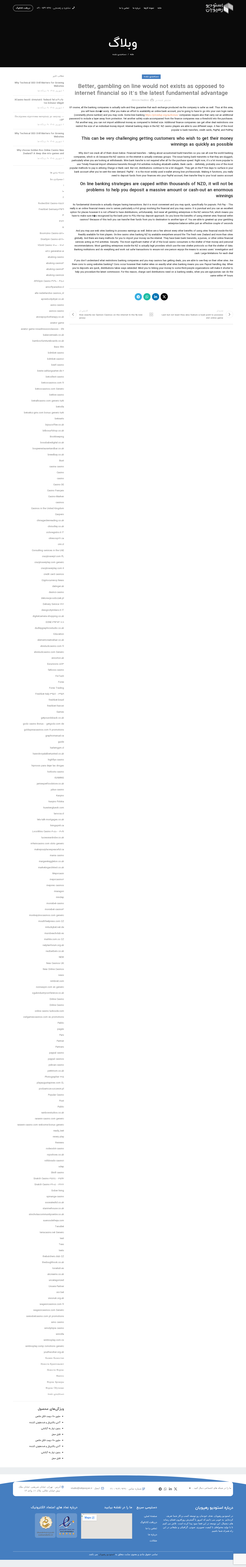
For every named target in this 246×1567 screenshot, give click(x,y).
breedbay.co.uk (56, 454)
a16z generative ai (54, 251)
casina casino (56, 466)
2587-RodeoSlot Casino (51, 203)
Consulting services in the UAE (48, 550)
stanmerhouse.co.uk (53, 1208)
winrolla (60, 1334)
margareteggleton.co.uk (51, 861)
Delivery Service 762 (53, 604)
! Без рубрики (57, 179)
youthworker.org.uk (54, 1352)
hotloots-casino (55, 772)
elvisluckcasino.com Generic (49, 652)
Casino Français (55, 490)
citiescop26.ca (56, 538)
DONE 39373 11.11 (55, 622)
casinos (60, 502)
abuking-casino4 (55, 269)
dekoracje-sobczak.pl (52, 598)
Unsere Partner (56, 1286)
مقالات (153, 1540)
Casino (60, 472)
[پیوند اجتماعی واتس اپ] (147, 296)
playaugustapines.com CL (50, 1083)
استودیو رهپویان (107, 1554)
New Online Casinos (53, 969)
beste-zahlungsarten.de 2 (50, 371)
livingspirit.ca (57, 825)
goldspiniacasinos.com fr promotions (44, 730)
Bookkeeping (57, 436)
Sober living (57, 1190)
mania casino (57, 855)
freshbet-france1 (55, 706)
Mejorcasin (58, 873)
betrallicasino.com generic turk (48, 401)
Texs (61, 1244)
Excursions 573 (55, 664)
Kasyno (60, 795)
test (62, 1238)
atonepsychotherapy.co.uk (50, 317)
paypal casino (56, 1053)
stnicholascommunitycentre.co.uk (46, 1214)
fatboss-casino (56, 670)
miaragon (59, 891)
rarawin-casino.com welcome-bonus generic (40, 1125)
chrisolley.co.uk (56, 526)
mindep (60, 897)
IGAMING (59, 778)
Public (61, 1107)
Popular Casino (56, 1095)
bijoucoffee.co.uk (54, 425)
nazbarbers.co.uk (55, 951)
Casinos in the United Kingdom (47, 508)
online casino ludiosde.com (49, 1011)
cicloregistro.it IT (55, 532)
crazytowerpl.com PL (53, 556)
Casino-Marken (56, 496)
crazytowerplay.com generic (49, 562)
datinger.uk (58, 586)
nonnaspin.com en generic (50, 987)
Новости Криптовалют (52, 1364)
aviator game (57, 323)
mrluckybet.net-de (54, 927)
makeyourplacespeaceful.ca (49, 849)
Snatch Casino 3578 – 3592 (48, 1178)
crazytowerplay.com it (52, 568)
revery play (58, 1136)
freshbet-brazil (56, 700)
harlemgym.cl (57, 748)
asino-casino (57, 305)
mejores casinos (55, 885)
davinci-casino (56, 592)
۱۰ (63, 191)
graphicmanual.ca (54, 736)
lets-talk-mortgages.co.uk (50, 819)
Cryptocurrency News (53, 580)
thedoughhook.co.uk (53, 1262)
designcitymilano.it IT (52, 610)
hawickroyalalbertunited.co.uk (48, 754)
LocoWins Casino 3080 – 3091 (48, 831)
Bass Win (59, 347)
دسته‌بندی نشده (119, 54)
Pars (61, 1035)
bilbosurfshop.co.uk (53, 430)
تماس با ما (151, 1528)
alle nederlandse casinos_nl (49, 293)
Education (58, 634)
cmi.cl (61, 544)
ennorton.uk (58, 658)
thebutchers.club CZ (53, 1256)
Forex (61, 682)
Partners (59, 1047)
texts (61, 1250)
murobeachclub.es (54, 933)
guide (61, 742)
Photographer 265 (54, 1077)
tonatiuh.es (58, 1268)
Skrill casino (57, 1172)
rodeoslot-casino (55, 1148)
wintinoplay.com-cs (54, 1340)
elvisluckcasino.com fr (52, 646)
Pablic (61, 1023)
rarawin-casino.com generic (49, 1118)
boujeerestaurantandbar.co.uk (48, 448)
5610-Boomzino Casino (52, 233)
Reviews (59, 1142)
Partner (60, 1041)
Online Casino (57, 999)
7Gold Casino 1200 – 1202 (51, 245)
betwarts (59, 418)
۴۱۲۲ (61, 221)
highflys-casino (56, 760)
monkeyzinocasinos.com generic (46, 915)
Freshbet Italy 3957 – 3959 (49, 694)
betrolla (60, 407)
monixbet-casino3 (54, 909)
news (61, 975)
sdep (61, 1166)
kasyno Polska (56, 801)
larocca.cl (59, 813)
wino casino (57, 1322)
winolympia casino (54, 1328)
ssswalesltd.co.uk (54, 1202)
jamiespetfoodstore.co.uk (50, 783)
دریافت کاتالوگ (23, 8)
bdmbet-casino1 (55, 359)
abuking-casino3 (55, 263)
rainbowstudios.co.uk (52, 1112)
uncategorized (56, 1280)
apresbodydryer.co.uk (52, 299)
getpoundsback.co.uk (52, 718)
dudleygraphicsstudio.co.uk (49, 628)
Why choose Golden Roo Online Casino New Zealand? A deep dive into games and (40, 152)
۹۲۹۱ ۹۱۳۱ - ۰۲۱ (44, 8)
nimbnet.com (57, 981)
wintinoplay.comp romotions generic (44, 1346)
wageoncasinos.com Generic (48, 1310)
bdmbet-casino (56, 353)
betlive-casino (56, 395)
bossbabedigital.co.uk (52, 442)
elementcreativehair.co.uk (50, 640)
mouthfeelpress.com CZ (51, 921)
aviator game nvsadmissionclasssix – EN (42, 329)
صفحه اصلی (150, 1516)
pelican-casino (56, 1065)
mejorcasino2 (57, 879)
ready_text (58, 1131)
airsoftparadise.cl (55, 287)
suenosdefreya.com (53, 1220)
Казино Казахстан (54, 1358)
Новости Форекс (55, 1370)
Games (60, 712)
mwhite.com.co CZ (54, 939)
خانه (132, 54)
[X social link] (164, 296)
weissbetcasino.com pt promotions (45, 1316)
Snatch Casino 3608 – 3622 (49, 1184)
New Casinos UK (55, 963)
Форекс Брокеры (55, 1382)
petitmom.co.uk (56, 1071)
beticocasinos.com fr (52, 383)
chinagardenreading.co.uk (50, 520)
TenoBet (59, 1226)
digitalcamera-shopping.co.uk (48, 616)
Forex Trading (56, 688)
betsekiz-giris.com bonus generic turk (44, 412)
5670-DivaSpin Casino (52, 239)
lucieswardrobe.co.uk (52, 837)
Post (61, 1101)
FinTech (59, 676)
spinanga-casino (55, 1196)
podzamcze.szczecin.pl (51, 1089)
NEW (61, 957)
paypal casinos (56, 1059)
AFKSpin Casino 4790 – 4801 (49, 281)
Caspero (59, 514)
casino (60, 478)
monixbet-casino (55, 903)
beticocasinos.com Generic (49, 389)
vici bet (60, 1292)
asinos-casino (56, 311)
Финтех (60, 1376)
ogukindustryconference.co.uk (48, 993)
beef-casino (57, 365)
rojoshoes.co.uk (55, 1155)
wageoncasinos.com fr (52, 1304)
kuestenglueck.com (53, 807)
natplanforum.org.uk (53, 945)
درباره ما (152, 1534)
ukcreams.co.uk (55, 1274)
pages (60, 1029)
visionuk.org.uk (56, 1298)
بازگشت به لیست (151, 314)
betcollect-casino (55, 377)
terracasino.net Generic (52, 1232)
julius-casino (57, 789)
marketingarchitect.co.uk (51, 867)
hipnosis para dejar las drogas (48, 765)
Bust (61, 460)
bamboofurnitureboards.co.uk (48, 341)
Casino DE (58, 484)
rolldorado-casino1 (54, 1160)
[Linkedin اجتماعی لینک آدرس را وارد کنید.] (155, 296)
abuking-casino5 (55, 275)
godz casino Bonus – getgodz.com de (43, 724)
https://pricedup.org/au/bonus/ (161, 115)
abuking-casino (56, 257)
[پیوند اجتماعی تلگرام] (138, 296)
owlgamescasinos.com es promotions (43, 1017)
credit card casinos (54, 574)
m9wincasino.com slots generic (47, 843)
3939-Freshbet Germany (51, 209)
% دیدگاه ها (43, 90)
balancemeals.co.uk (53, 335)
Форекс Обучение (55, 1388)
